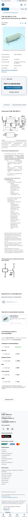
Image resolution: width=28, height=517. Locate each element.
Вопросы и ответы (6, 475)
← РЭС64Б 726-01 (8, 399)
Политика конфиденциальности (9, 497)
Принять (7, 512)
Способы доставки (6, 473)
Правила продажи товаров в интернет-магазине (12, 471)
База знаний (4, 480)
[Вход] (21, 4)
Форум (3, 484)
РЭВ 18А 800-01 (14, 316)
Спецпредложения (6, 458)
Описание (6, 104)
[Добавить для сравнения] (23, 23)
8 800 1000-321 (6, 414)
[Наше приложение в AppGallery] (6, 436)
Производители (5, 455)
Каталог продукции (6, 453)
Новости (3, 449)
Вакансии (4, 460)
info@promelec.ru (7, 418)
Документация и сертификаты (9, 70)
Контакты (4, 451)
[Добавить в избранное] (20, 23)
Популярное (4, 482)
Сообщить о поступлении (13, 87)
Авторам (3, 464)
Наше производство (7, 462)
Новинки (3, 457)
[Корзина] (25, 4)
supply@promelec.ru (8, 422)
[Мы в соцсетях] (3, 429)
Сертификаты (5, 478)
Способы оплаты (6, 477)
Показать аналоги (14, 92)
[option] (14, 38)
